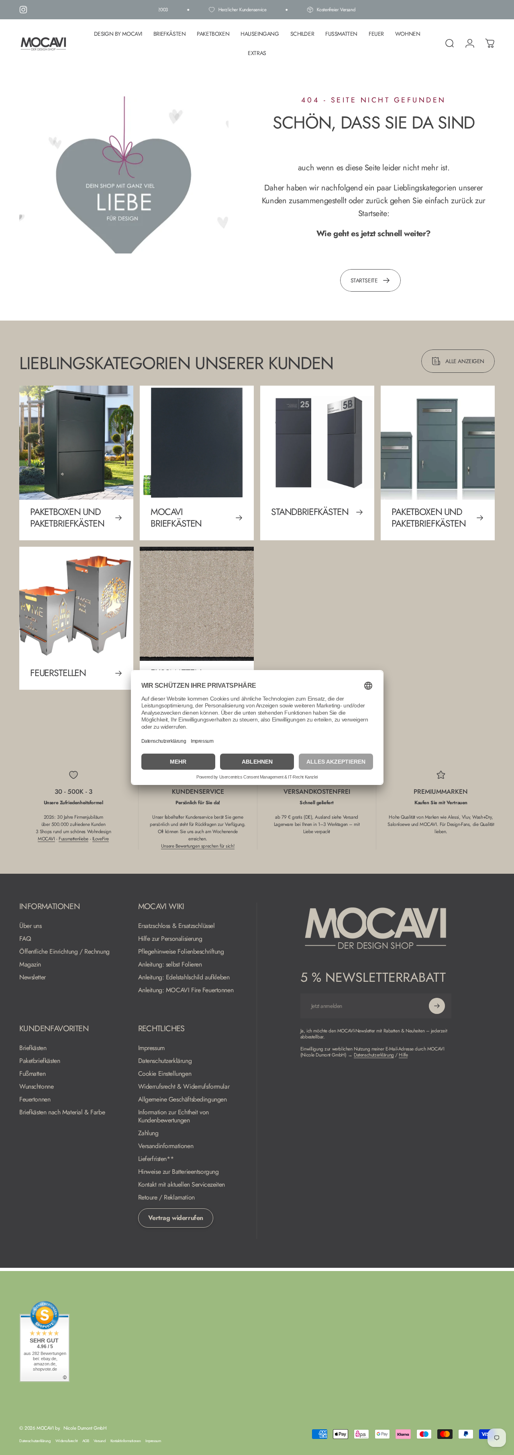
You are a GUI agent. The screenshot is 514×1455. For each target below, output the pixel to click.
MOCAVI (46, 838)
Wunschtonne (36, 1087)
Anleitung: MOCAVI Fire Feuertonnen (186, 990)
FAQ (25, 939)
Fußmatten (32, 1074)
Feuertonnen (34, 1099)
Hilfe (403, 1055)
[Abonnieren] (437, 1006)
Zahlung (148, 1133)
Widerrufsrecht (66, 1441)
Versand (99, 1441)
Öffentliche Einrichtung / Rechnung (64, 952)
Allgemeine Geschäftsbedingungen (182, 1099)
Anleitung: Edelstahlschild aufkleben (184, 977)
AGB (85, 1441)
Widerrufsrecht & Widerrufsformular (184, 1087)
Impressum (151, 1048)
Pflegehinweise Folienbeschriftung (181, 952)
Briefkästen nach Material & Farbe (62, 1112)
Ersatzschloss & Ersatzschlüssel (176, 926)
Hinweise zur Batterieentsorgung (178, 1172)
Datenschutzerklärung (165, 1061)
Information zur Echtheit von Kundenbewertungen (173, 1116)
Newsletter (32, 977)
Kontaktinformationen (125, 1441)
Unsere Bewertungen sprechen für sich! (198, 846)
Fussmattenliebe (73, 838)
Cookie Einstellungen (165, 1074)
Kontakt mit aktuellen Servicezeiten (181, 1185)
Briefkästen (32, 1048)
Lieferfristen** (156, 1159)
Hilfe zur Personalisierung (170, 939)
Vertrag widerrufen (175, 1217)
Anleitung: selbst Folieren (170, 964)
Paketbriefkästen (39, 1061)
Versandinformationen (166, 1146)
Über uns (30, 926)
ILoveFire (100, 838)
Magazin (30, 964)
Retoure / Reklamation (166, 1197)
